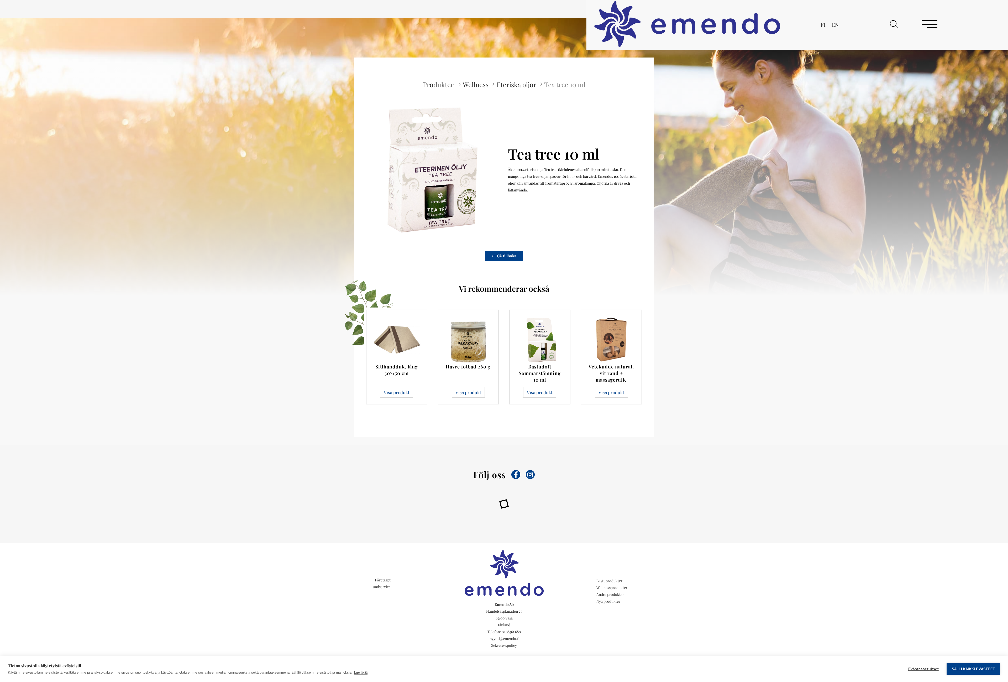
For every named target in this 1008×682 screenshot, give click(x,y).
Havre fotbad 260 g (468, 366)
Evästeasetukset (923, 669)
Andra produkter (610, 594)
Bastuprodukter (609, 580)
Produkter (439, 84)
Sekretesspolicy (504, 645)
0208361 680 (511, 631)
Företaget (383, 579)
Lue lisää (361, 672)
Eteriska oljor (516, 84)
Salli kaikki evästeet (973, 669)
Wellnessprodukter (611, 587)
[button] (894, 24)
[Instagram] (530, 474)
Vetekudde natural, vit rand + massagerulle (611, 373)
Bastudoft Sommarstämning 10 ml (540, 373)
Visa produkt (397, 392)
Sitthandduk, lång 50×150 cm (396, 369)
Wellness (476, 84)
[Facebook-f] (515, 474)
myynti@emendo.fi (504, 638)
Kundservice (380, 586)
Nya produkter (608, 601)
